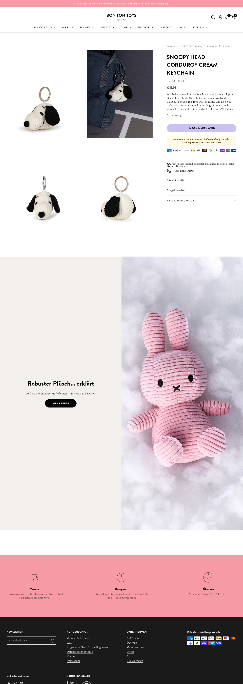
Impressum (73, 660)
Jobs (129, 656)
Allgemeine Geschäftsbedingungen (87, 647)
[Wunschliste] (226, 17)
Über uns (132, 642)
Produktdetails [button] (175, 180)
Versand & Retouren (78, 638)
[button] (213, 17)
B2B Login (133, 638)
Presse (130, 651)
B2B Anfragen (135, 660)
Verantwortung (135, 647)
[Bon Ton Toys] (121, 17)
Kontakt (71, 656)
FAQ (69, 642)
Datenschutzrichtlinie (80, 651)
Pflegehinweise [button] (176, 190)
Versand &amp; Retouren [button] (181, 200)
